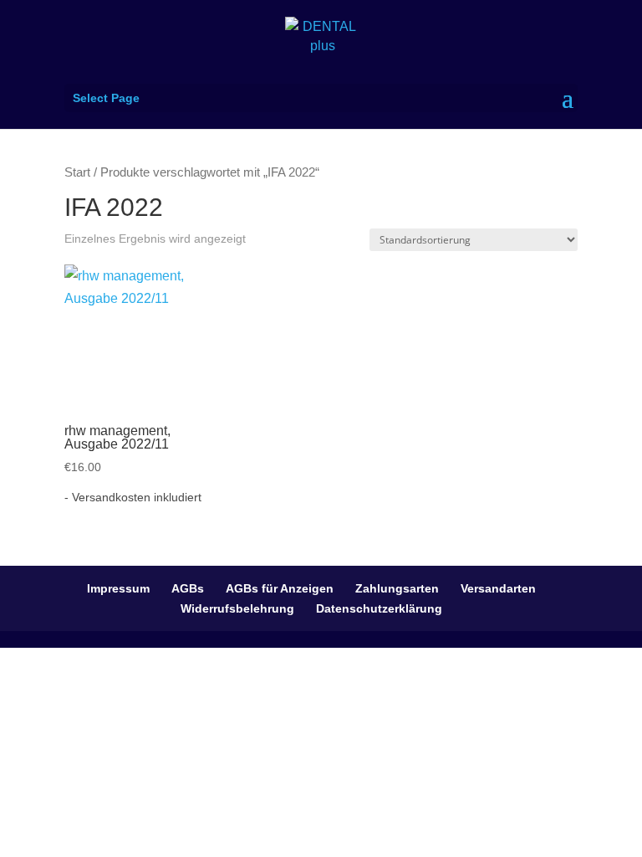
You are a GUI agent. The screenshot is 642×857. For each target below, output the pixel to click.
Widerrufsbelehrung (237, 608)
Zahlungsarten (397, 588)
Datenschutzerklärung (379, 608)
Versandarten (498, 588)
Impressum (118, 588)
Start (77, 172)
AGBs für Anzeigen (280, 588)
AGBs (187, 588)
